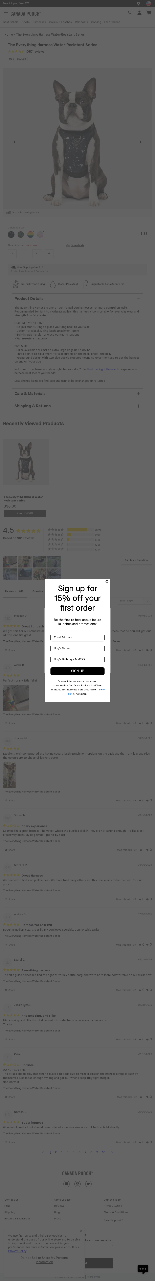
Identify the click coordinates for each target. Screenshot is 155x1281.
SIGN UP (77, 671)
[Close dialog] (107, 581)
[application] (143, 1269)
